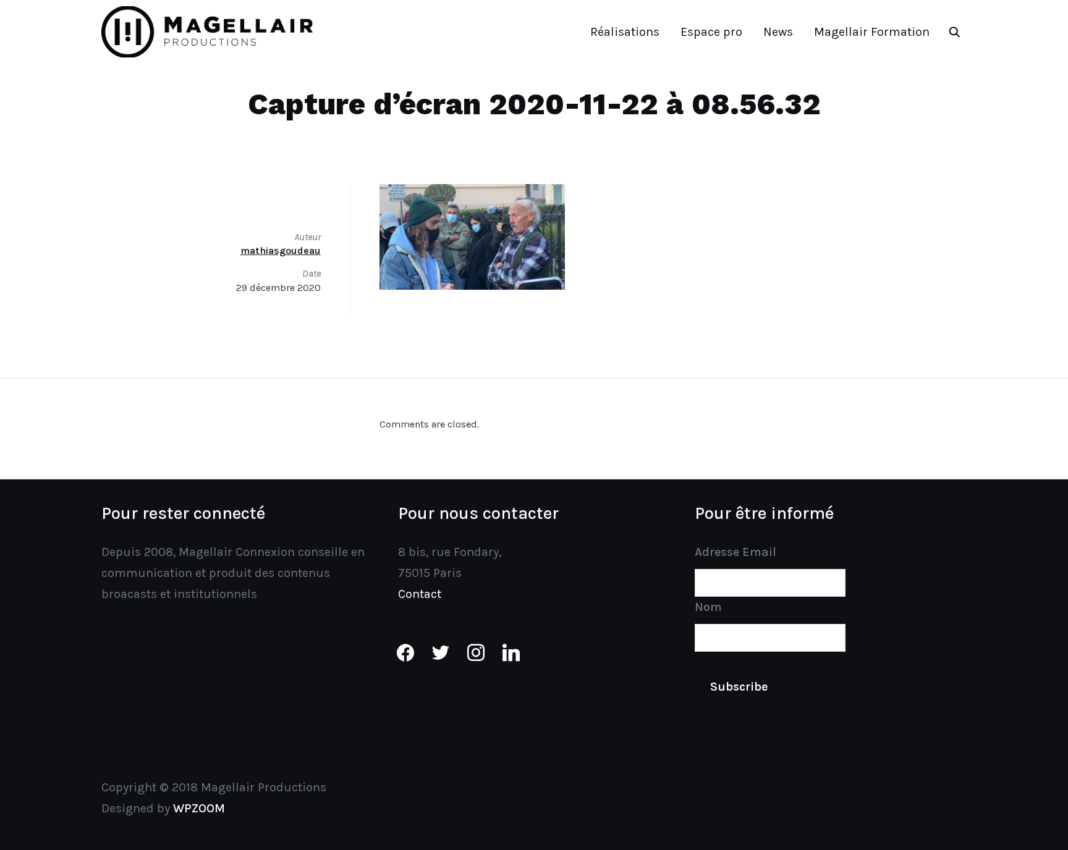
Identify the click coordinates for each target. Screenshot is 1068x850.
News (778, 32)
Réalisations (624, 32)
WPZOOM (199, 808)
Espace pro (711, 32)
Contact (419, 594)
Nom (708, 607)
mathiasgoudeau (280, 250)
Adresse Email (735, 552)
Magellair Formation (872, 32)
